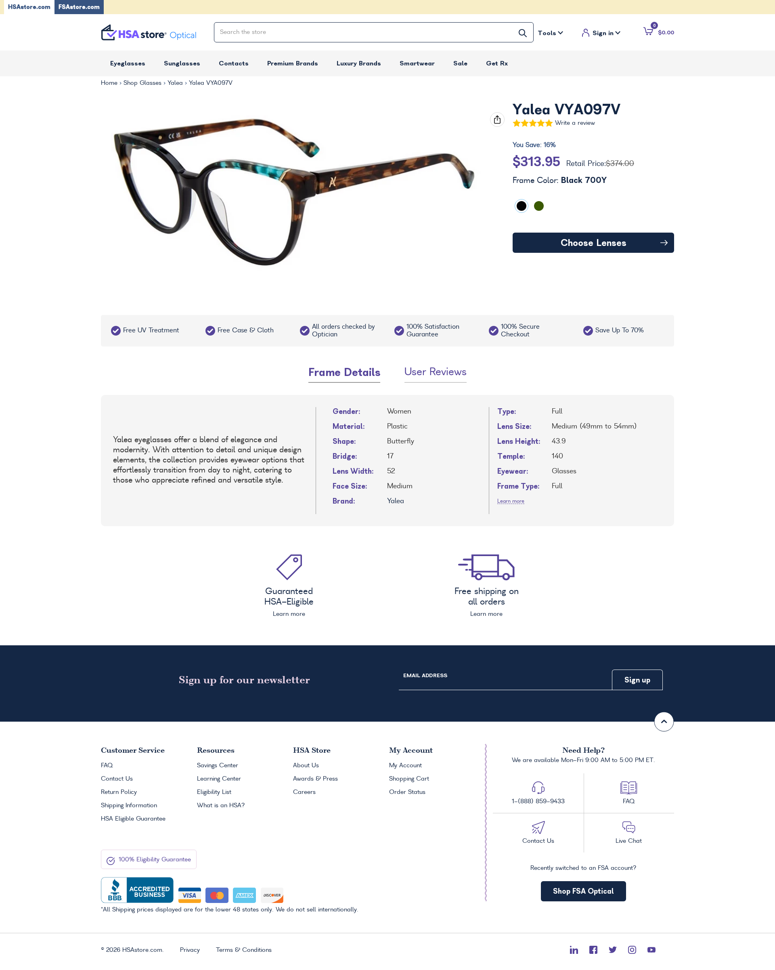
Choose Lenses (593, 242)
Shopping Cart (409, 779)
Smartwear (417, 63)
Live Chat (629, 841)
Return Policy (119, 792)
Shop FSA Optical (583, 891)
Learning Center (219, 779)
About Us (306, 765)
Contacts (234, 63)
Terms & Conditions (244, 950)
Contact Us (117, 779)
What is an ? (221, 805)
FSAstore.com (79, 6)
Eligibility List (214, 792)
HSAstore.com (29, 6)
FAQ (107, 765)
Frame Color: (560, 180)
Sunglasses (182, 63)
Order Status (407, 792)
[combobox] (374, 32)
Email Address (425, 675)
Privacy (190, 950)
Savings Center (217, 765)
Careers (304, 792)
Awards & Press (315, 779)
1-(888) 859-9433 (538, 801)
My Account (405, 765)
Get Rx (497, 63)
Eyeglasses (127, 63)
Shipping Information (129, 805)
